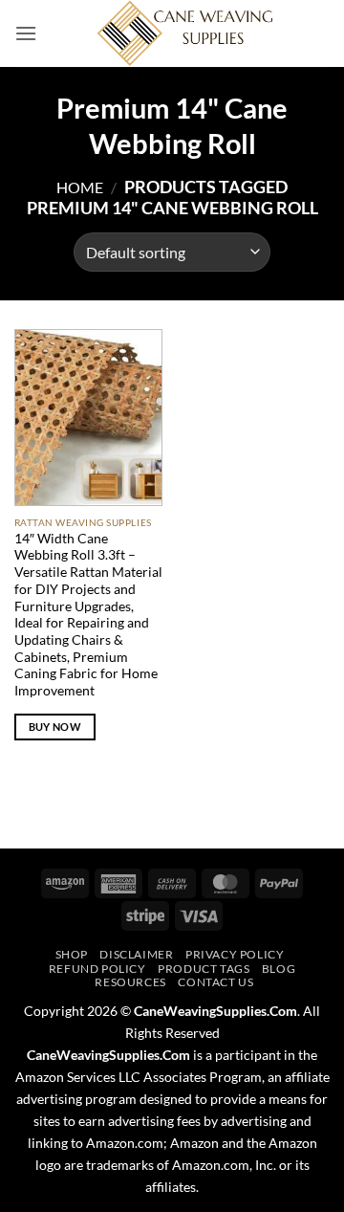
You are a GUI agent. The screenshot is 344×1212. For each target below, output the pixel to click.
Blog (278, 968)
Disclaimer (136, 954)
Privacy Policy (235, 954)
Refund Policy (97, 968)
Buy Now (55, 726)
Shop (71, 954)
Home (79, 187)
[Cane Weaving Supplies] (183, 33)
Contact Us (215, 982)
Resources (130, 982)
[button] (25, 33)
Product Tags (203, 968)
